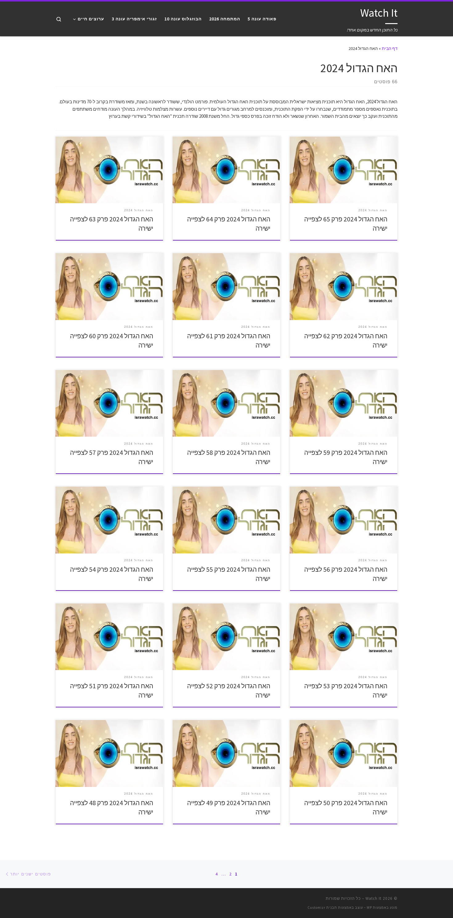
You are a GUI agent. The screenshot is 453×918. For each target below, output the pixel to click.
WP (369, 907)
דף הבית (390, 48)
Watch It (373, 898)
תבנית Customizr (322, 907)
